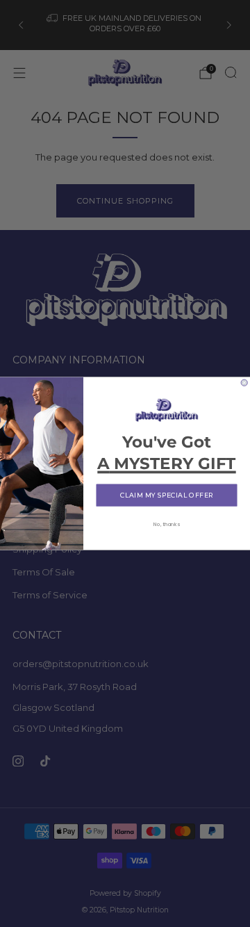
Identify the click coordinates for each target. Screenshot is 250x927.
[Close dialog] (244, 382)
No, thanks (166, 524)
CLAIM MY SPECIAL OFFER (166, 495)
